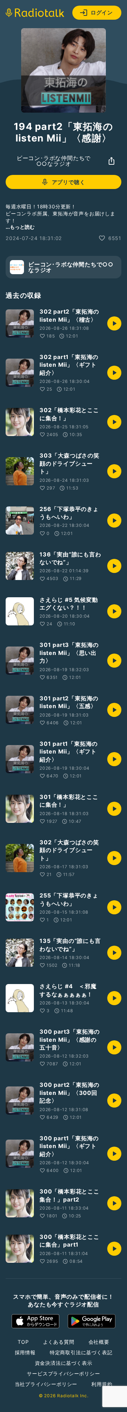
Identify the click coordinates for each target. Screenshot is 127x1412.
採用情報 (25, 1352)
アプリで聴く (68, 182)
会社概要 (99, 1342)
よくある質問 (58, 1342)
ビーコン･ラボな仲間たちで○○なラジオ (54, 161)
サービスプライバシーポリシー (63, 1373)
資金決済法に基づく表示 (63, 1363)
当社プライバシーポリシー (46, 1384)
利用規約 (101, 1384)
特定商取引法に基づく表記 (81, 1352)
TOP (23, 1342)
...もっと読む (20, 227)
